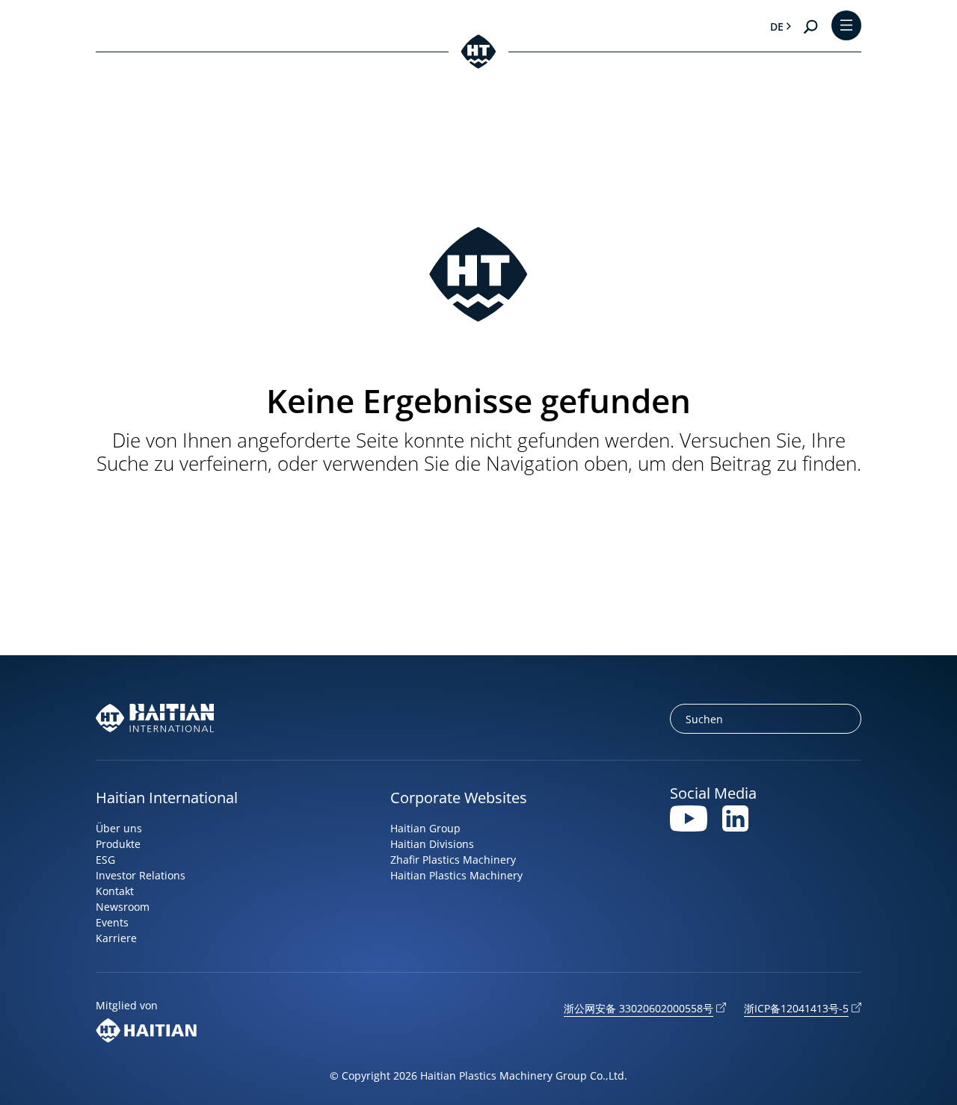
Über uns (119, 828)
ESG (105, 859)
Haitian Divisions (432, 844)
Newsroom (123, 907)
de (777, 26)
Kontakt (115, 891)
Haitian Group (425, 828)
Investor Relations (140, 875)
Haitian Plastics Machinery (456, 875)
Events (112, 922)
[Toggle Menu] (846, 26)
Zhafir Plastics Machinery (453, 859)
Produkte (118, 844)
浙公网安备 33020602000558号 (638, 1008)
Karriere (116, 938)
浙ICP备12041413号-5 (796, 1008)
